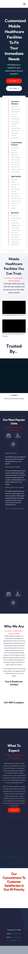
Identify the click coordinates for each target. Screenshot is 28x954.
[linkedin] (15, 940)
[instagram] (9, 940)
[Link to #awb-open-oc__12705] (24, 4)
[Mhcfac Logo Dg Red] (8, 3)
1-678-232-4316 (16, 933)
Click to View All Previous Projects (14, 398)
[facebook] (7, 940)
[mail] (18, 940)
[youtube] (12, 940)
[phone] (21, 940)
